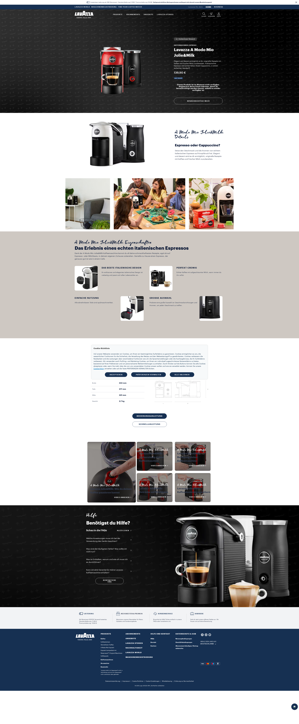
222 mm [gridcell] (122, 383)
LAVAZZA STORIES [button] (165, 14)
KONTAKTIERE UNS (109, 581)
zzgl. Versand (178, 78)
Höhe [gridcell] (94, 395)
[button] (296, 2)
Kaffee (103, 638)
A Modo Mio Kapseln (107, 647)
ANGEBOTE (131, 638)
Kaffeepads (104, 656)
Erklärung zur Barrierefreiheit (184, 681)
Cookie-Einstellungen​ (153, 681)
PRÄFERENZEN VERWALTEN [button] (148, 374)
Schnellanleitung (149, 424)
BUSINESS (218, 7)
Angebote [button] (148, 14)
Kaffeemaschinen (107, 659)
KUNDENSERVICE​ (165, 613)
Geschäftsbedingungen (184, 642)
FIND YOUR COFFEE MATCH (130, 7)
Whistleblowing (167, 681)
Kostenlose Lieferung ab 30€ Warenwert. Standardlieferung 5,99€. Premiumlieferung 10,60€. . (151, 2)
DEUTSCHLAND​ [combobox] (207, 644)
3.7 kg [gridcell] (121, 401)
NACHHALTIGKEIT (134, 648)
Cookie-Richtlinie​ (137, 681)
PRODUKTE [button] (118, 14)
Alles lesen (123, 530)
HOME (208, 7)
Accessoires (105, 663)
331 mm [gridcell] (122, 395)
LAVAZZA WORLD (82, 7)
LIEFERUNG (89, 613)
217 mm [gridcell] (122, 389)
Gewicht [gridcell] (95, 401)
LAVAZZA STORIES (134, 643)
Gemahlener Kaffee (107, 644)
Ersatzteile (104, 667)
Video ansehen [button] (122, 497)
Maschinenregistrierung (139, 657)
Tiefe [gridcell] (93, 389)
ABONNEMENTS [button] (133, 14)
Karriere (153, 646)
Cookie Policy (99, 368)
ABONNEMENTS (133, 634)
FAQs (152, 638)
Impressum (126, 681)
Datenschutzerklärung (112, 681)
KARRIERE (199, 613)
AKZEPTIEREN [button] (116, 374)
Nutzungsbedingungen (184, 638)
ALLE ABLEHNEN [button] (182, 374)
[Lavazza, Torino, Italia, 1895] (84, 14)
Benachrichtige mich (198, 101)
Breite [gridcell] (94, 383)
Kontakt (153, 642)
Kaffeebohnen (105, 642)
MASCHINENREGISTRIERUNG (104, 7)
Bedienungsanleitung (149, 416)
